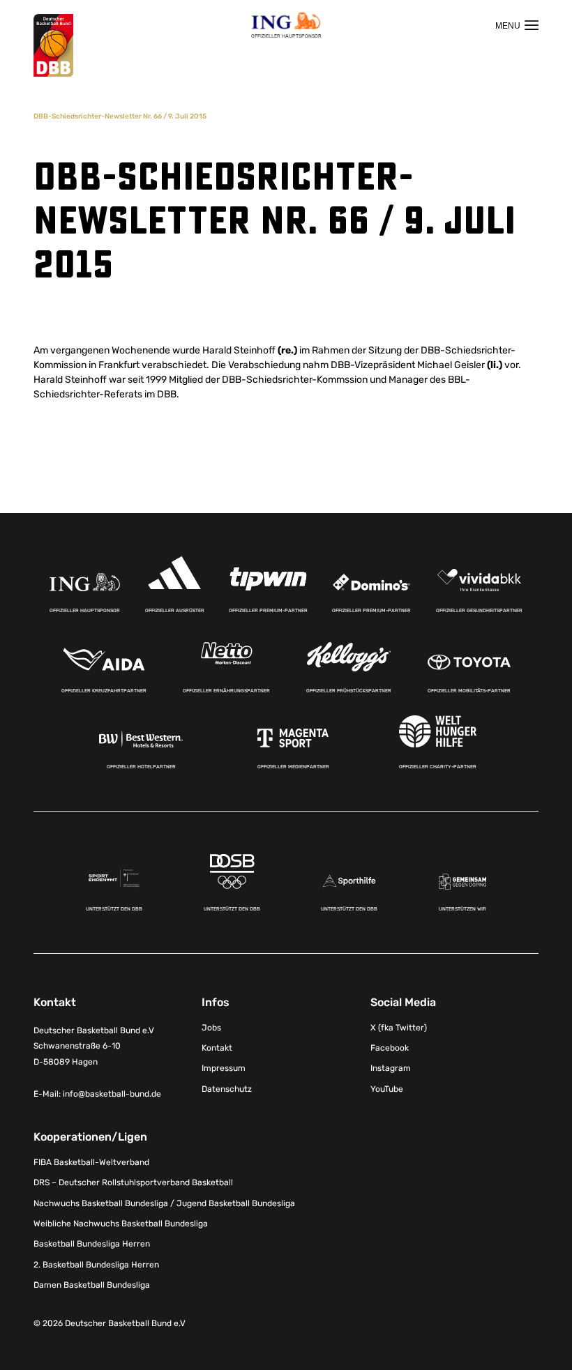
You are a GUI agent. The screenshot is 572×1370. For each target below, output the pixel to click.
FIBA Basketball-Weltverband (91, 1162)
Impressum (224, 1068)
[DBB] (53, 45)
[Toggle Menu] (517, 25)
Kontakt (217, 1048)
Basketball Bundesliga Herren (91, 1244)
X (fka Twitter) (398, 1028)
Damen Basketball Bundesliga (91, 1285)
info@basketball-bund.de (112, 1094)
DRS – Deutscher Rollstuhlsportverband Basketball (133, 1182)
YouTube (386, 1089)
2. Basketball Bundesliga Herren (96, 1265)
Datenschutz (227, 1089)
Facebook (389, 1048)
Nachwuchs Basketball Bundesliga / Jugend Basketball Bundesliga (164, 1203)
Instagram (390, 1068)
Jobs (211, 1028)
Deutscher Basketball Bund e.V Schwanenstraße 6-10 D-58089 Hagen (93, 1046)
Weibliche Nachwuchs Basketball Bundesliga (120, 1223)
